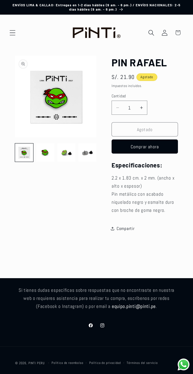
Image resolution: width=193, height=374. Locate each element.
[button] (12, 32)
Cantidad (119, 96)
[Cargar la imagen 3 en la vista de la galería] (66, 152)
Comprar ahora (145, 147)
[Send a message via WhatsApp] (183, 364)
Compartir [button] (125, 228)
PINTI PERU (36, 363)
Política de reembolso (67, 363)
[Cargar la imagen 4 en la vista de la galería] (87, 152)
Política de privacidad (105, 363)
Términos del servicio (142, 363)
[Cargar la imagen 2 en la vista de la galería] (45, 152)
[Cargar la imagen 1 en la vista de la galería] (24, 152)
